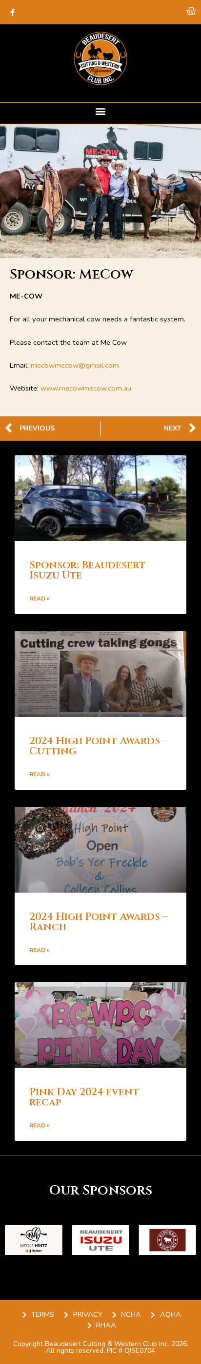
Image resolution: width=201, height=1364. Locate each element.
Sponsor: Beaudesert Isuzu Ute (87, 570)
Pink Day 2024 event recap (84, 1097)
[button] (101, 111)
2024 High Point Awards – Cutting (98, 746)
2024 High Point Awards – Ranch (98, 922)
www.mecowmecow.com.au (85, 388)
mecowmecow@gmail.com (75, 365)
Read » (39, 598)
